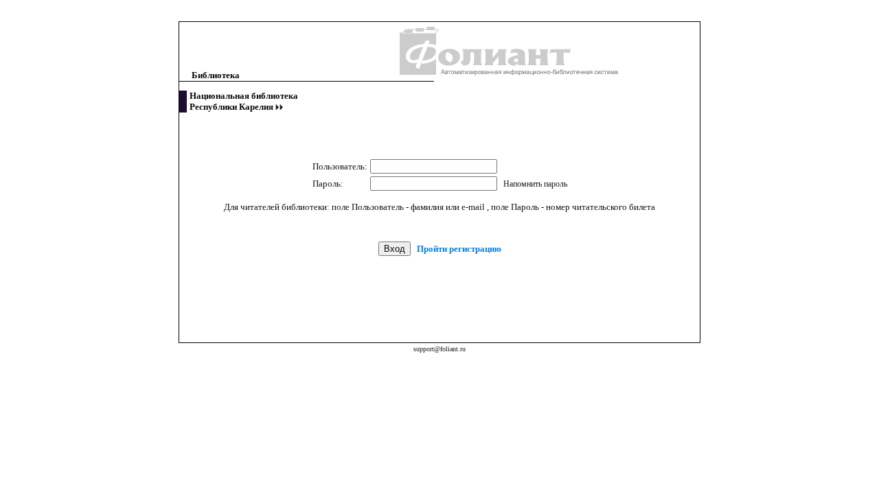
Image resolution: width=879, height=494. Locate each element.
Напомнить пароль (535, 184)
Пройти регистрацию (459, 249)
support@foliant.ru (439, 349)
